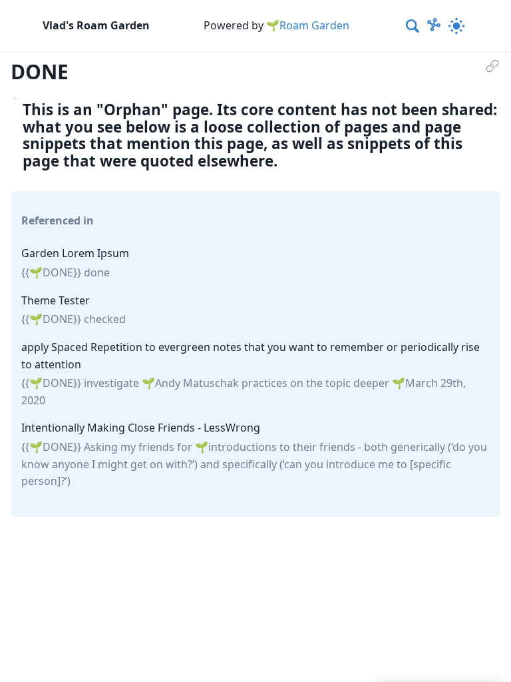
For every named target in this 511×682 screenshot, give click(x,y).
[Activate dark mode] (456, 26)
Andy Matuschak (197, 383)
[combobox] (413, 26)
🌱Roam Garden (307, 25)
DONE (58, 272)
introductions (242, 447)
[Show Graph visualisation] (433, 26)
